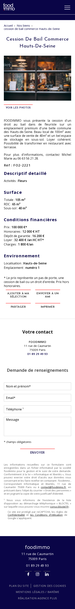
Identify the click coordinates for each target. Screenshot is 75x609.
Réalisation (37, 598)
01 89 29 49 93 (37, 354)
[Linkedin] (46, 574)
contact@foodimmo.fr (53, 487)
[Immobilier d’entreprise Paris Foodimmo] (9, 9)
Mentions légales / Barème (37, 592)
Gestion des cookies (49, 586)
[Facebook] (28, 574)
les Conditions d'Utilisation (46, 515)
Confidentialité (16, 515)
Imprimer (48, 307)
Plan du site (19, 586)
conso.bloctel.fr (59, 506)
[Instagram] (37, 574)
